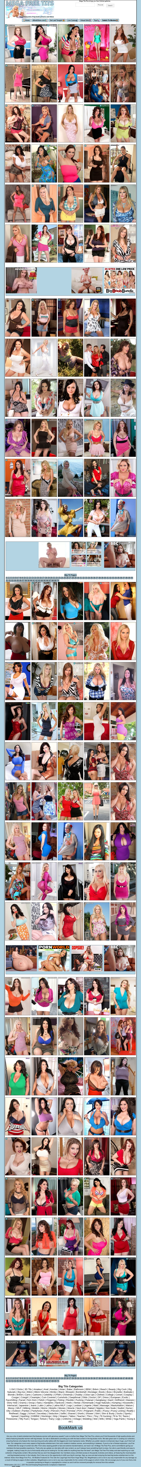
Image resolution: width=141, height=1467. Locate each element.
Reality (130, 1411)
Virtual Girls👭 (85, 20)
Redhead (13, 1413)
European (115, 1397)
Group (31, 1402)
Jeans (33, 1405)
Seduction (53, 1413)
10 (24, 578)
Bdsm (95, 1389)
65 (45, 580)
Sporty (127, 1413)
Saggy (23, 1413)
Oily (8, 1411)
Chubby (78, 1394)
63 (39, 580)
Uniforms (66, 1419)
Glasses (130, 1400)
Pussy (106, 1411)
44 (116, 578)
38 (100, 578)
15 (38, 578)
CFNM (57, 1394)
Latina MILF (59, 1405)
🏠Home (26, 20)
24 (62, 578)
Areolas (54, 1389)
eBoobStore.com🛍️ (40, 20)
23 (59, 578)
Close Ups (89, 1394)
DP (99, 1397)
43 (113, 578)
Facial (22, 1400)
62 (36, 580)
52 (10, 580)
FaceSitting (11, 1400)
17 (43, 578)
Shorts (80, 1413)
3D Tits (28, 1389)
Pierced (55, 1411)
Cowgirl (24, 1397)
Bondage (92, 1392)
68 (53, 580)
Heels (69, 1402)
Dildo (84, 1397)
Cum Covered (49, 1397)
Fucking (80, 1400)
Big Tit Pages (70, 575)
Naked (91, 1408)
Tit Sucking (105, 1416)
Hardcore (59, 1402)
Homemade (88, 1402)
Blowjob (70, 1392)
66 (47, 580)
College (110, 1394)
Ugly (58, 1419)
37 (97, 578)
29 (75, 578)
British (20, 1394)
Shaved (71, 1413)
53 (12, 580)
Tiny (96, 1416)
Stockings (46, 1416)
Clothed (100, 1394)
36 (94, 578)
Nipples (100, 1408)
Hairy (39, 1402)
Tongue (34, 1419)
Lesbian (78, 1405)
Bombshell (81, 1392)
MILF (18, 1408)
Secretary (42, 1413)
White (108, 1419)
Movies (62, 1408)
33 (86, 578)
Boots (102, 1392)
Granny (23, 1402)
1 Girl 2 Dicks (16, 1389)
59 (28, 580)
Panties (26, 1411)
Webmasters (9, 1465)
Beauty (112, 1389)
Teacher (81, 1416)
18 (46, 578)
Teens (126, 1416)
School (31, 1413)
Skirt (97, 1413)
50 (132, 578)
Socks (119, 1413)
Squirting (24, 1416)
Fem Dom (32, 1400)
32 (83, 578)
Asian (62, 1389)
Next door (81, 1408)
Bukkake (128, 1392)
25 (65, 578)
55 (18, 580)
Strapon (63, 1416)
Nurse (129, 1408)
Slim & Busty (108, 1413)
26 (67, 578)
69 (55, 580)
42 (110, 578)
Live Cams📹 (72, 20)
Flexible (70, 1400)
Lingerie (87, 1405)
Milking (26, 1408)
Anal (46, 1389)
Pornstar (71, 1411)
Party (46, 1411)
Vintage (77, 1419)
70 (58, 580)
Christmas (68, 1394)
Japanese (23, 1405)
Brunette (118, 1392)
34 (89, 578)
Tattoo (72, 1416)
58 (26, 580)
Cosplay (128, 1394)
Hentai (77, 1402)
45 (118, 578)
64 (42, 580)
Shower (89, 1413)
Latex (41, 1405)
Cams (28, 1394)
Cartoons (37, 1394)
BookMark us (70, 1427)
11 (27, 578)
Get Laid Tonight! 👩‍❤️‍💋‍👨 (57, 20)
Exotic (125, 1397)
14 (35, 578)
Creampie (35, 1397)
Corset (119, 1394)
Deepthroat (74, 1397)
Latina (49, 1405)
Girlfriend (119, 1400)
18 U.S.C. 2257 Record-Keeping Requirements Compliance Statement (40, 1465)
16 (40, 578)
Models (35, 1408)
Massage (104, 1405)
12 (30, 578)
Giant (110, 1400)
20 (51, 578)
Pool (62, 1411)
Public (98, 1411)
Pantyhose (36, 1411)
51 (7, 580)
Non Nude (111, 1408)
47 (124, 578)
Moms (44, 1408)
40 (105, 578)
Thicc (89, 1416)
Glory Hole (12, 1402)
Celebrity (47, 1394)
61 (34, 580)
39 (102, 578)
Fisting (61, 1400)
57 (23, 580)
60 (31, 580)
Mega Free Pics (25, 1458)
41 (108, 578)
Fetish (42, 1400)
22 (57, 578)
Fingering (51, 1400)
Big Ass (21, 1392)
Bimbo (53, 1392)
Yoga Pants (119, 1419)
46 (121, 578)
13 (32, 578)
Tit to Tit (117, 1416)
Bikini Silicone (41, 1392)
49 (129, 578)
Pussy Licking (118, 1411)
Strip (55, 1416)
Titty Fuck (24, 1419)
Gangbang (100, 1400)
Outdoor (16, 1411)
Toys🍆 (96, 20)
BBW (88, 1389)
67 (50, 580)
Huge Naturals (102, 1402)
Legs (69, 1405)
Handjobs (48, 1402)
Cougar (15, 1397)
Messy (11, 1408)
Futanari (89, 1400)
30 (78, 578)
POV (79, 1411)
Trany (51, 1419)
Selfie (63, 1413)
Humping (116, 1402)
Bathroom (79, 1389)
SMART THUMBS (16, 1466)
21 (54, 578)
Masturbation (117, 1405)
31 (81, 578)
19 (49, 578)
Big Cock (122, 1389)
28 (73, 578)
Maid (95, 1405)
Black (61, 1392)
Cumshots (62, 1397)
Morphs (53, 1408)
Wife (101, 1419)
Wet (95, 1419)
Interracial (12, 1405)
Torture (43, 1419)
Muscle (71, 1408)
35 (91, 578)
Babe (69, 1389)
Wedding (87, 1419)
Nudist (121, 1408)
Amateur (37, 1389)
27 (70, 578)
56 (20, 580)
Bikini (30, 1392)
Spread (14, 1416)
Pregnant (88, 1411)
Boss (109, 1392)
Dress (106, 1397)
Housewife (128, 1402)
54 (15, 580)
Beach (103, 1389)
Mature (129, 1405)
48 (126, 578)
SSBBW (35, 1416)
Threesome (11, 1419)
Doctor (92, 1397)
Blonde (11, 1394)
